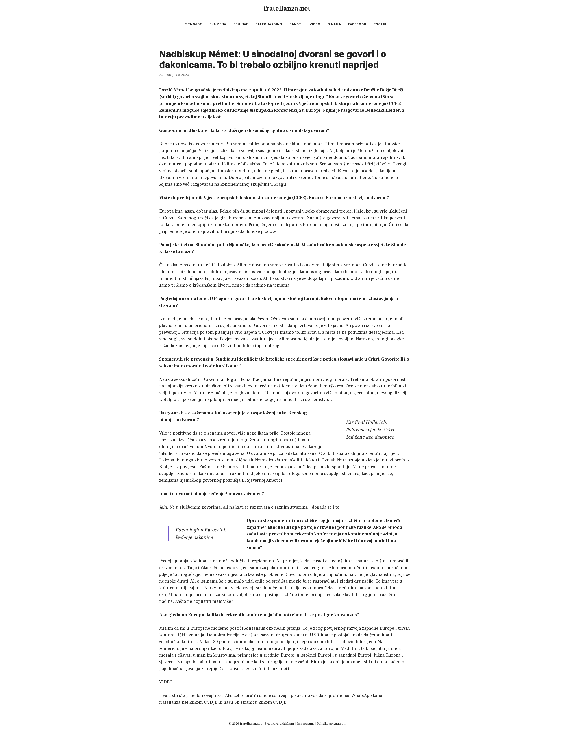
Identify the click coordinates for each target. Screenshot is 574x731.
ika (253, 669)
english (381, 24)
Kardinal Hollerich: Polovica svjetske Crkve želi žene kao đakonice (370, 429)
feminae (240, 24)
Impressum (305, 724)
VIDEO (166, 682)
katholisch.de (234, 669)
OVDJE (210, 702)
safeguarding (268, 24)
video (315, 24)
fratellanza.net (287, 8)
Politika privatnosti (331, 724)
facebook (357, 24)
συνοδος (193, 24)
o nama (334, 24)
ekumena (218, 24)
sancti (295, 24)
